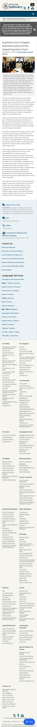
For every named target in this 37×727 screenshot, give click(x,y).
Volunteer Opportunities (26, 635)
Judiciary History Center (25, 637)
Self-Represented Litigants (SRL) (9, 365)
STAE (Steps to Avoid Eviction (24, 677)
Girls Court (22, 668)
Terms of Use (16, 721)
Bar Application (23, 398)
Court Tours (22, 641)
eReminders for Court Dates (8, 355)
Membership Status (24, 406)
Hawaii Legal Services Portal (27, 495)
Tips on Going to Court (25, 582)
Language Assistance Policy (26, 435)
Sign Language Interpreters (26, 445)
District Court (23, 599)
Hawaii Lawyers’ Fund (25, 411)
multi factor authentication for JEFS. (18, 33)
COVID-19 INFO (23, 383)
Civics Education (23, 633)
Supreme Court (23, 591)
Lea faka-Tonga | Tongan (11, 332)
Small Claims (22, 578)
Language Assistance (8, 595)
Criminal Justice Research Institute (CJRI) (26, 659)
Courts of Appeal (7, 693)
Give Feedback (7, 270)
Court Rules (5, 641)
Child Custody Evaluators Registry (9, 395)
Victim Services (23, 557)
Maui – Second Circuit (8, 697)
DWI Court (22, 664)
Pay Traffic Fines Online (8, 518)
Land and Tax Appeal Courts (27, 603)
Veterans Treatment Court (26, 681)
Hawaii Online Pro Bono (25, 498)
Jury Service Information (9, 435)
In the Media (22, 518)
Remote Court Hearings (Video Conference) (8, 361)
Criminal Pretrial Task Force (27, 662)
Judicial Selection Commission (24, 615)
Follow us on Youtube (32, 8)
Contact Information (7, 352)
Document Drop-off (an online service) (8, 372)
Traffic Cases (22, 569)
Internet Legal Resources (26, 365)
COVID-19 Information (8, 512)
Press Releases (6, 386)
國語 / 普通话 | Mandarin (10, 309)
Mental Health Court (24, 675)
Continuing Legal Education (26, 409)
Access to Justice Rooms (25, 490)
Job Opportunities (7, 530)
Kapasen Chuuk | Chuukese (11, 287)
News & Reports (21, 18)
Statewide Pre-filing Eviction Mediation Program (14, 234)
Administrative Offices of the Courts (9, 690)
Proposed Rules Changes (9, 630)
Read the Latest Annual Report (12, 251)
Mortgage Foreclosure (25, 573)
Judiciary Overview (7, 537)
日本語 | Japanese (7, 298)
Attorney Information (25, 367)
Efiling (8, 225)
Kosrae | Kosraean (8, 306)
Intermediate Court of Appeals (25, 593)
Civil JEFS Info (23, 391)
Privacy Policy (6, 721)
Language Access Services (26, 437)
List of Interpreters (24, 439)
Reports (21, 516)
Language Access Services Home (13, 279)
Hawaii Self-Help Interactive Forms (27, 492)
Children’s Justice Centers (9, 601)
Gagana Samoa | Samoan (10, 321)
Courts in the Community (26, 631)
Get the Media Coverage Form (12, 255)
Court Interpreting (7, 593)
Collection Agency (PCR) (25, 553)
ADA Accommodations (25, 461)
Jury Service (5, 534)
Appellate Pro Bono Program (24, 486)
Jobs (7, 218)
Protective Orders (24, 571)
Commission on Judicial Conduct (25, 608)
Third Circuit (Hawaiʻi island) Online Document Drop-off (26, 357)
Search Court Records (25, 360)
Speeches (22, 525)
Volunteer (5, 388)
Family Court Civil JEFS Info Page (26, 388)
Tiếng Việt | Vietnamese (10, 336)
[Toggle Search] (32, 4)
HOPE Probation (23, 673)
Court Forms (5, 375)
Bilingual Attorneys (24, 369)
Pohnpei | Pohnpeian (9, 317)
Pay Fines (5, 358)
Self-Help (21, 539)
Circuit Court (22, 596)
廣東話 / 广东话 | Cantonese (11, 283)
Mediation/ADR (6, 599)
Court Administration (8, 539)
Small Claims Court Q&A (25, 500)
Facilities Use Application (9, 480)
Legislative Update (24, 514)
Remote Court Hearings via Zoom (9, 525)
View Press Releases (8, 247)
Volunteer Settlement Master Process (8, 612)
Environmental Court (25, 666)
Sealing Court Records (8, 543)
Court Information (7, 437)
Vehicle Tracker (6, 615)
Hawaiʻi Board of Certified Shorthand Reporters (9, 347)
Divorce (21, 547)
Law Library (22, 363)
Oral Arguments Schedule (9, 384)
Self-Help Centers (24, 537)
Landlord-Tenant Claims (25, 555)
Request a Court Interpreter (23, 442)
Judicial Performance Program (8, 398)
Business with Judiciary (8, 541)
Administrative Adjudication (27, 605)
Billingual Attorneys (24, 400)
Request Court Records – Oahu (26, 566)
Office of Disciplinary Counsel (25, 416)
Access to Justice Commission (23, 481)
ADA (3, 591)
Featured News (11, 18)
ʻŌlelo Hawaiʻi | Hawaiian (10, 291)
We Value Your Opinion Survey (8, 706)
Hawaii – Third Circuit (8, 699)
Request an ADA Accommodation (13, 262)
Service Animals (23, 469)
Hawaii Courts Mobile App (9, 532)
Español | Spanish (8, 324)
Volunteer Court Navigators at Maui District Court (9, 391)
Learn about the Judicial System (13, 258)
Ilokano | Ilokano (8, 294)
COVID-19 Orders (7, 639)
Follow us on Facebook (28, 8)
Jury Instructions (23, 404)
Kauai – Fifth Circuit (7, 701)
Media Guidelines (7, 461)
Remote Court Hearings (25, 351)
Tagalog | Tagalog (8, 328)
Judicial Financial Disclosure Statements (9, 402)
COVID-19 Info (6, 350)
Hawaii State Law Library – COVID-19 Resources (26, 544)
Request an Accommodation (23, 464)
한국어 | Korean (7, 302)
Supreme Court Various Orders (8, 633)
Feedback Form (6, 405)
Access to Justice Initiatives (26, 484)
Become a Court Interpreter (23, 450)
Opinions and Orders (8, 470)
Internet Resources (7, 643)
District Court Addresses (9, 704)
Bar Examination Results (9, 380)
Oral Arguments (23, 402)
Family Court (22, 601)
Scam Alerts (5, 377)
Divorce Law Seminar (8, 382)
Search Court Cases (13, 205)
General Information (25, 386)
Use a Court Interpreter (25, 447)
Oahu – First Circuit (7, 695)
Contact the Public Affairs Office (13, 266)
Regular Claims (23, 580)
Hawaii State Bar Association (27, 413)
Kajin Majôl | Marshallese (10, 313)
